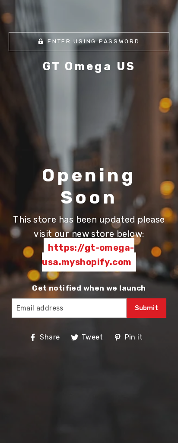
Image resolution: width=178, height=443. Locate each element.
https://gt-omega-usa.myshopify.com (88, 255)
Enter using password (94, 41)
